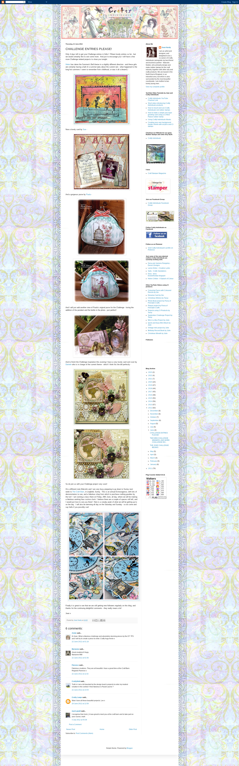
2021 (150, 379)
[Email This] (93, 620)
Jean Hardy (166, 47)
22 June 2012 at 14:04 (80, 690)
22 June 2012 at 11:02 (80, 674)
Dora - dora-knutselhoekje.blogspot (156, 275)
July (152, 427)
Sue (84, 129)
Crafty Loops (77, 697)
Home (102, 729)
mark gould (76, 711)
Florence (75, 665)
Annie (74, 633)
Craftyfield (76, 681)
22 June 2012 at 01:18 (80, 642)
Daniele (69, 364)
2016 (150, 395)
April (152, 455)
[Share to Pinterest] (104, 620)
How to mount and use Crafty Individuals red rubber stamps (159, 109)
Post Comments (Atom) (84, 733)
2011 (150, 468)
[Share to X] (99, 620)
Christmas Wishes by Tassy (158, 298)
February (153, 461)
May (152, 451)
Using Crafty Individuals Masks (159, 119)
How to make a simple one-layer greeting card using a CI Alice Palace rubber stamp (160, 115)
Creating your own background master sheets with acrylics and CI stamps (160, 124)
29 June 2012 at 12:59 (80, 704)
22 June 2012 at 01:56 (80, 658)
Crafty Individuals (154, 138)
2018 (150, 388)
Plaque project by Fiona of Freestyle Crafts (157, 307)
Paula (88, 194)
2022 (150, 375)
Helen (68, 64)
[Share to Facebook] (101, 620)
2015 (150, 398)
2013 (150, 405)
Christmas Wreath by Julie (157, 333)
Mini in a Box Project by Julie (158, 320)
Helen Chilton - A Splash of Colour (160, 279)
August (153, 424)
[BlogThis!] (96, 620)
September (154, 420)
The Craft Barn (78, 492)
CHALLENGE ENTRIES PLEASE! (159, 434)
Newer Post (70, 729)
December (154, 411)
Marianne (75, 649)
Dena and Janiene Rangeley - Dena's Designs (159, 264)
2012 (150, 408)
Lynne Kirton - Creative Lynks (159, 268)
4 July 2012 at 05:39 (79, 720)
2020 (150, 382)
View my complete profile (155, 87)
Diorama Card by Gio (156, 295)
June (152, 430)
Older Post (133, 729)
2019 (150, 385)
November (154, 414)
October (153, 417)
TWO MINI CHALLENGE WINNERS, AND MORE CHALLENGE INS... (160, 440)
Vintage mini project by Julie (158, 328)
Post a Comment (75, 724)
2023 (150, 372)
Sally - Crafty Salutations (157, 271)
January (153, 464)
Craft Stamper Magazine (157, 173)
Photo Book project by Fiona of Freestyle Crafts (159, 302)
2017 (150, 392)
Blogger (130, 748)
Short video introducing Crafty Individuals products (159, 104)
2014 (150, 401)
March (152, 458)
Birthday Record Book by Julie (159, 330)
